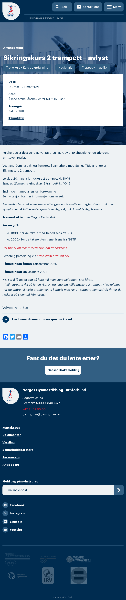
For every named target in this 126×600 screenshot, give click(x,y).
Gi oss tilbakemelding (63, 370)
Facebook (17, 505)
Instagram (17, 513)
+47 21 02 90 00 (34, 409)
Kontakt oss (87, 7)
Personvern (11, 457)
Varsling (8, 442)
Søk (61, 7)
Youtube (16, 529)
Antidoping (10, 464)
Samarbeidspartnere (17, 449)
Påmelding (16, 118)
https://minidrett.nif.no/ (53, 256)
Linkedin (16, 521)
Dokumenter (11, 435)
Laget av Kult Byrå (63, 597)
